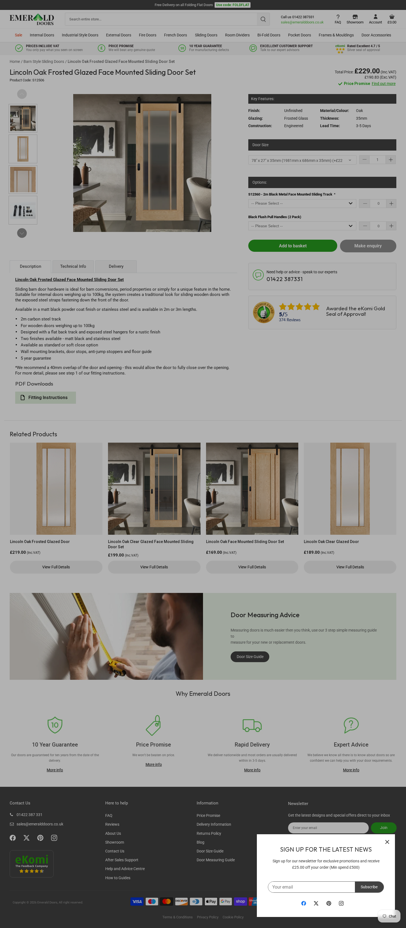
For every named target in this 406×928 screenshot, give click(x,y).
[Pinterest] (328, 903)
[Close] (387, 842)
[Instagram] (341, 903)
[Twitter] (316, 903)
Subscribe (369, 887)
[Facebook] (303, 903)
